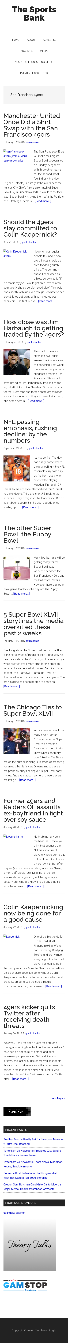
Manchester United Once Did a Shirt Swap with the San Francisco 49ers (31, 125)
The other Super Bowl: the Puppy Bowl (27, 534)
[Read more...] (43, 201)
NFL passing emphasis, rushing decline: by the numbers (30, 431)
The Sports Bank (34, 14)
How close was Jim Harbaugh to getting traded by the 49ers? (33, 328)
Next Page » (58, 1098)
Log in (52, 1330)
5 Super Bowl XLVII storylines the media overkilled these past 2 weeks (33, 624)
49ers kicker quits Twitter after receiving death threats (29, 1016)
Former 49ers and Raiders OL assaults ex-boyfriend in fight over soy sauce (33, 810)
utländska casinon (14, 1212)
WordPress (41, 1330)
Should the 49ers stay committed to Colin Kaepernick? (30, 228)
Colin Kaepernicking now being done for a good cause (33, 913)
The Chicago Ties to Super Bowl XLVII (32, 710)
